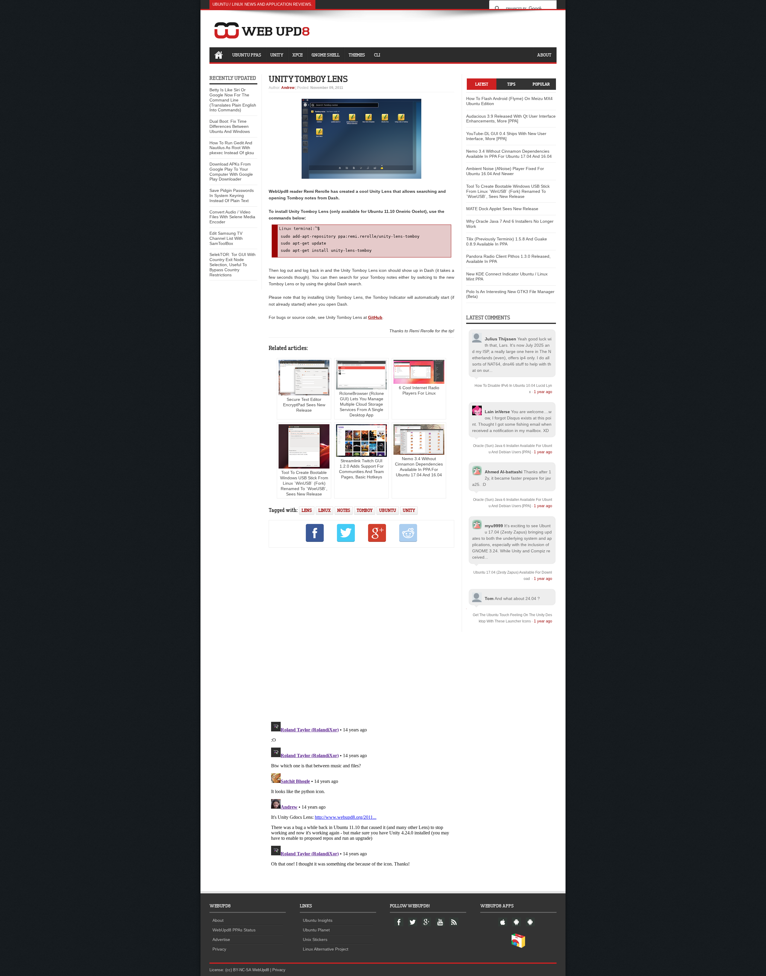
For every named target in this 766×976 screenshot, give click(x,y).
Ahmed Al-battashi (503, 471)
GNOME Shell (325, 55)
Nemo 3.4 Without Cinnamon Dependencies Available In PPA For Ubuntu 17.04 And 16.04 (419, 466)
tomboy (365, 510)
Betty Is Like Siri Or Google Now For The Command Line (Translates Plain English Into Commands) (232, 99)
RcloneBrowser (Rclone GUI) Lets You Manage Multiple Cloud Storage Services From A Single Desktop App (361, 404)
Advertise (221, 939)
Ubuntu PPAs (246, 55)
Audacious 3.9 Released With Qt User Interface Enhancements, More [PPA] (511, 119)
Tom (489, 598)
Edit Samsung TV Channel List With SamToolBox (226, 238)
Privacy (219, 949)
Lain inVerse (497, 411)
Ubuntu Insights (317, 920)
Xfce (297, 55)
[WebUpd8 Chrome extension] (518, 946)
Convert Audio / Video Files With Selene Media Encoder (232, 217)
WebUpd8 (260, 970)
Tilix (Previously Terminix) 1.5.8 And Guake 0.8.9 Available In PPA (506, 241)
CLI (377, 55)
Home (218, 54)
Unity (276, 55)
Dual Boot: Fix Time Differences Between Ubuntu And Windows (229, 126)
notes (343, 510)
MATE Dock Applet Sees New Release (502, 208)
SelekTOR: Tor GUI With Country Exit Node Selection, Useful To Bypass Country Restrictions (232, 264)
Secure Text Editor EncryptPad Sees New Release (304, 405)
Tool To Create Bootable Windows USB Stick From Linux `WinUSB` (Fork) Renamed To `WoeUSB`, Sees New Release (304, 483)
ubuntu (387, 510)
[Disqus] (361, 633)
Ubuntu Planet (316, 929)
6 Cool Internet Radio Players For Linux (419, 390)
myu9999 (494, 525)
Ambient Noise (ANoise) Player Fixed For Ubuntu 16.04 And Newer (505, 171)
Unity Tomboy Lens (308, 78)
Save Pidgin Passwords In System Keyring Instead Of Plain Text (231, 195)
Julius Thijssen (500, 339)
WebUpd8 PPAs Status (234, 929)
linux (324, 510)
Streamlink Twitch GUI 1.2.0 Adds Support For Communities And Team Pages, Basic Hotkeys (361, 468)
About (544, 55)
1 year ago (543, 392)
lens (307, 510)
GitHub (375, 317)
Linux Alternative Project (325, 949)
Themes (357, 55)
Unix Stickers (315, 939)
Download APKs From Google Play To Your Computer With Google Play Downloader (231, 171)
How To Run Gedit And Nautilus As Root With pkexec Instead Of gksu (231, 147)
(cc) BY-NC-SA (238, 970)
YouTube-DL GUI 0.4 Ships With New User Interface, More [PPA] (506, 136)
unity (409, 510)
